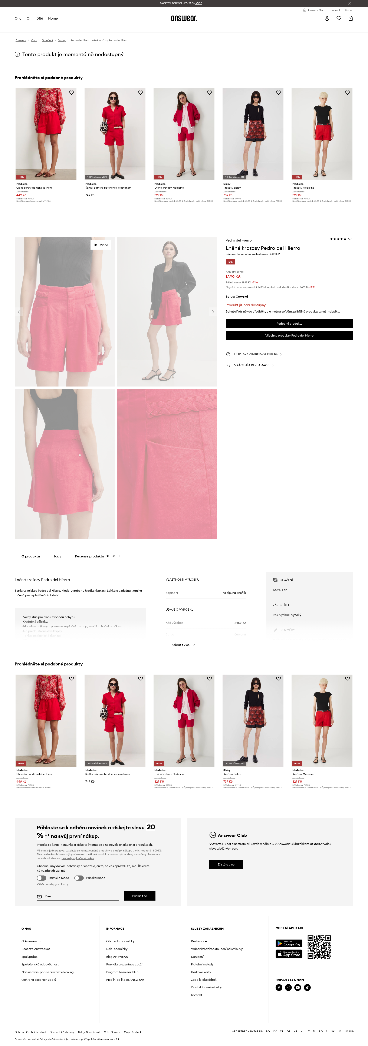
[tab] (97, 556)
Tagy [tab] (57, 556)
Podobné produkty (289, 323)
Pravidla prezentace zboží (124, 964)
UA (340, 1031)
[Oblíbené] (338, 18)
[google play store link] (289, 943)
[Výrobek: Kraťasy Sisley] (253, 134)
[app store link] (289, 953)
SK (333, 1031)
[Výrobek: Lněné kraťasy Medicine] (184, 134)
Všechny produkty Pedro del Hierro (289, 335)
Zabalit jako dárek (204, 980)
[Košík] (350, 18)
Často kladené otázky (206, 987)
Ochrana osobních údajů (39, 980)
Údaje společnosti (89, 1032)
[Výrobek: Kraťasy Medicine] (322, 134)
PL (314, 1031)
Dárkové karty (201, 972)
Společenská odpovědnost (40, 964)
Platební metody (202, 964)
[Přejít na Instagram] (288, 987)
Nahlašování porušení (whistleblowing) (48, 972)
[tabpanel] (184, 605)
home (53, 18)
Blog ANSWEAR (117, 957)
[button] (65, 312)
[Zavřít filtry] (349, 3)
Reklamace (199, 941)
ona (18, 18)
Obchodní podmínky (120, 941)
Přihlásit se (139, 896)
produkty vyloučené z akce (78, 858)
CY (275, 1031)
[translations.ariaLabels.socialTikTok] (307, 988)
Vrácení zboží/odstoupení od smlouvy (217, 949)
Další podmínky (117, 949)
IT (309, 1031)
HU (302, 1031)
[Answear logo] (184, 18)
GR (288, 1031)
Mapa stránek (132, 1032)
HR (295, 1031)
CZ (281, 1031)
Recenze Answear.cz (36, 949)
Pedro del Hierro (239, 240)
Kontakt (196, 995)
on (29, 18)
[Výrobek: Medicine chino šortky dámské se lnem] (46, 134)
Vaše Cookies (112, 1032)
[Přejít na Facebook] (279, 987)
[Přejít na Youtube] (297, 987)
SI (327, 1031)
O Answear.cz (31, 941)
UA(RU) (349, 1031)
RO (321, 1031)
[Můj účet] (326, 18)
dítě (39, 18)
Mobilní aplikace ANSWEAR (125, 980)
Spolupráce (29, 957)
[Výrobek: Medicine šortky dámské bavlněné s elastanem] (115, 134)
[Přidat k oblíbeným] (71, 92)
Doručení (197, 957)
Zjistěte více (226, 864)
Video (104, 245)
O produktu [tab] (31, 556)
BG (268, 1031)
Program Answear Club (122, 972)
